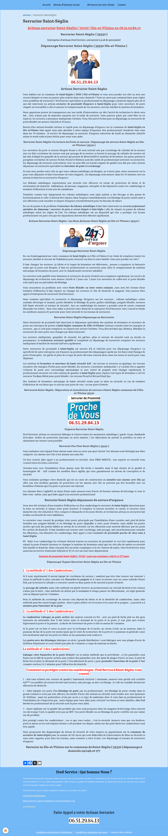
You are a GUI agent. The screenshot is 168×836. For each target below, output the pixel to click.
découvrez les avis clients (100, 4)
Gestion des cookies (121, 832)
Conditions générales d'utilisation (54, 832)
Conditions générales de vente (91, 832)
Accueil (46, 4)
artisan (27, 15)
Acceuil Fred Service (29, 806)
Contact (122, 4)
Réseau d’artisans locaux (67, 4)
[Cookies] (6, 830)
